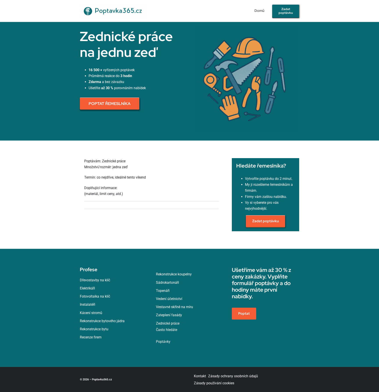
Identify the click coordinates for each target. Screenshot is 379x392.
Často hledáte (166, 330)
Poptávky (163, 342)
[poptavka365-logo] (113, 5)
